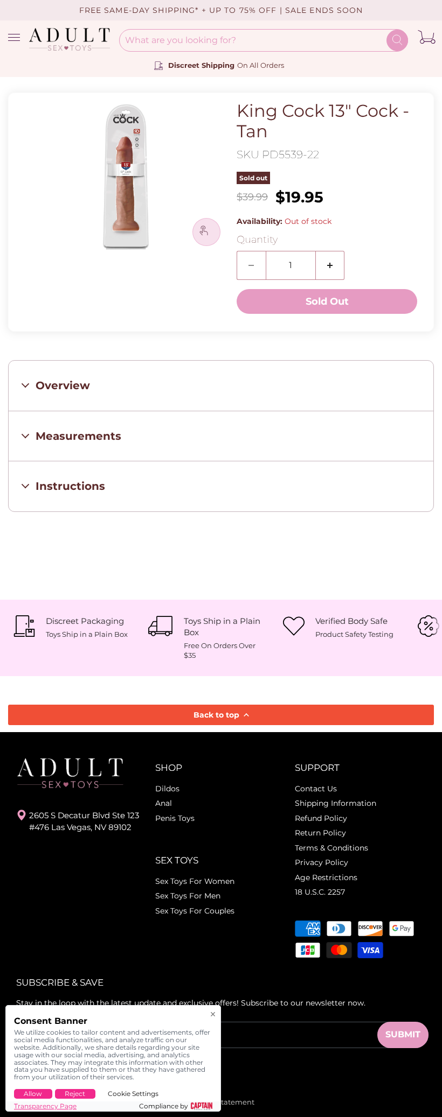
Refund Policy (321, 818)
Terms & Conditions (331, 848)
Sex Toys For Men (187, 896)
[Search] (397, 40)
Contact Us (316, 788)
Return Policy (320, 833)
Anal (163, 803)
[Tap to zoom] (206, 232)
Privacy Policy (321, 862)
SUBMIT (402, 1034)
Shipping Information (335, 803)
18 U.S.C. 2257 (320, 892)
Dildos (167, 788)
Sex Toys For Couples (194, 911)
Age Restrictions (326, 877)
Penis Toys (175, 818)
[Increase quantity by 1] (330, 265)
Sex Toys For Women (194, 881)
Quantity (257, 239)
